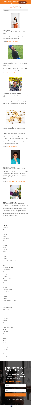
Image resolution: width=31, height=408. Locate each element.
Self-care (5, 33)
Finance (5, 276)
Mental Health (6, 309)
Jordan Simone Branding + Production (15, 400)
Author (4, 236)
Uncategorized (6, 356)
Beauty (4, 243)
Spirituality (5, 345)
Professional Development (9, 325)
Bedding (5, 245)
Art (4, 232)
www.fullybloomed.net (12, 41)
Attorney (5, 234)
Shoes (4, 340)
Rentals (4, 329)
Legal (4, 302)
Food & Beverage (21, 128)
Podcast (5, 320)
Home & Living (6, 291)
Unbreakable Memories (9, 167)
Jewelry (5, 298)
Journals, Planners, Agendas (9, 300)
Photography (6, 318)
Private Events (6, 322)
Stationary (5, 347)
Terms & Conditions (18, 400)
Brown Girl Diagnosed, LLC (9, 202)
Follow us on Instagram (13, 381)
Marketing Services (7, 307)
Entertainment (6, 269)
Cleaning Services (7, 254)
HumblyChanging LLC (8, 62)
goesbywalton (7, 31)
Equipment (5, 271)
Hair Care (5, 285)
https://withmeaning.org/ (12, 146)
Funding (5, 280)
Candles (5, 249)
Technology (5, 349)
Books (4, 247)
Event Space (5, 274)
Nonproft (5, 313)
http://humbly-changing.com (13, 72)
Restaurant (5, 333)
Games (4, 282)
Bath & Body (6, 238)
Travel (4, 353)
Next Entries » (25, 223)
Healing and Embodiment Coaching (12, 93)
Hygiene (5, 296)
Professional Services (22, 63)
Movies (4, 311)
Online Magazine (7, 316)
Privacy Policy (11, 400)
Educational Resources (8, 267)
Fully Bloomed (6, 30)
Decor (4, 265)
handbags (5, 287)
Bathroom (5, 240)
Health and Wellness (22, 31)
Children (5, 251)
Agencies (5, 229)
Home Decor (6, 294)
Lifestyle (5, 305)
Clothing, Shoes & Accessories (10, 260)
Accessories (5, 227)
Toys (4, 351)
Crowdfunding (6, 263)
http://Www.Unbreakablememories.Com (16, 181)
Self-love (9, 65)
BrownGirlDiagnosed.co (12, 218)
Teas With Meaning (8, 127)
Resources (5, 331)
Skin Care (5, 342)
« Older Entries (6, 223)
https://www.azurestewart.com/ (14, 106)
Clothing (5, 256)
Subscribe (22, 2)
